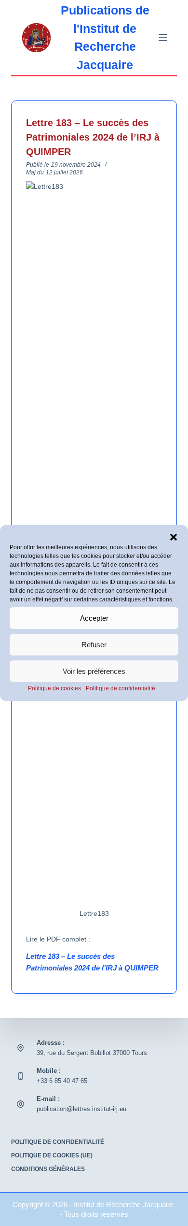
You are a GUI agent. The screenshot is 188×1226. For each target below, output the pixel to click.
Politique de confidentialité (120, 688)
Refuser (94, 644)
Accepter (94, 617)
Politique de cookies (54, 688)
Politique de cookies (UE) (52, 1155)
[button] (173, 537)
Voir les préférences (94, 671)
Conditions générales (48, 1169)
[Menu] (163, 37)
